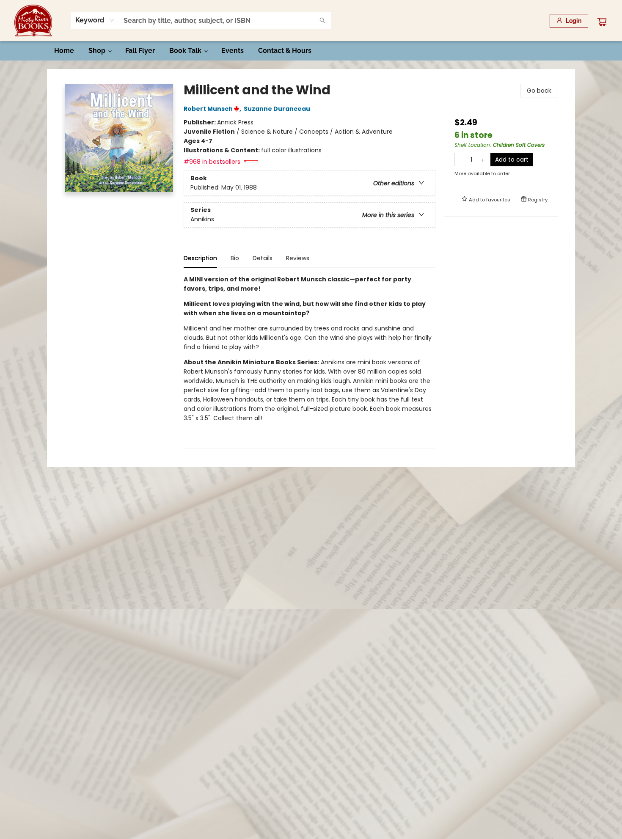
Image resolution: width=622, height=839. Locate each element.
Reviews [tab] (297, 258)
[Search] (322, 20)
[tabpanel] (309, 361)
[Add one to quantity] (482, 159)
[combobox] (95, 20)
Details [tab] (262, 258)
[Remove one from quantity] (460, 159)
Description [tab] (200, 258)
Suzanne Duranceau (277, 109)
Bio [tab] (235, 258)
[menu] (311, 51)
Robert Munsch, (213, 109)
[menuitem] (64, 51)
